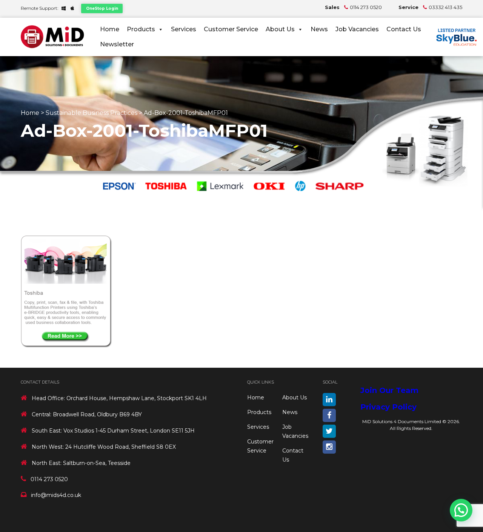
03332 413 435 (445, 7)
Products (141, 29)
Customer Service (231, 29)
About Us (280, 29)
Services (183, 29)
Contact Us (403, 29)
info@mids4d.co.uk (56, 495)
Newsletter (117, 44)
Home (109, 29)
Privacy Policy (388, 406)
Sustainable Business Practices (91, 112)
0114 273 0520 (366, 7)
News (319, 29)
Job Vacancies (357, 29)
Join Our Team (389, 390)
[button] (461, 510)
